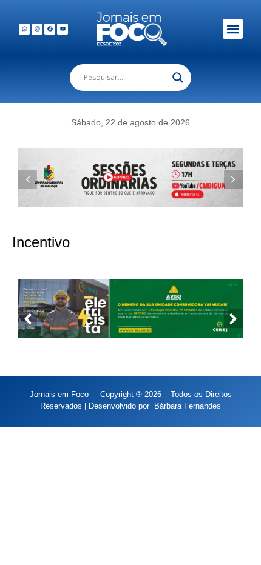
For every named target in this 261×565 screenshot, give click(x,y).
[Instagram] (37, 29)
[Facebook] (49, 29)
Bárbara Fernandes (187, 405)
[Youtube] (62, 29)
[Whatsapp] (24, 29)
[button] (233, 29)
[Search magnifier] (177, 77)
